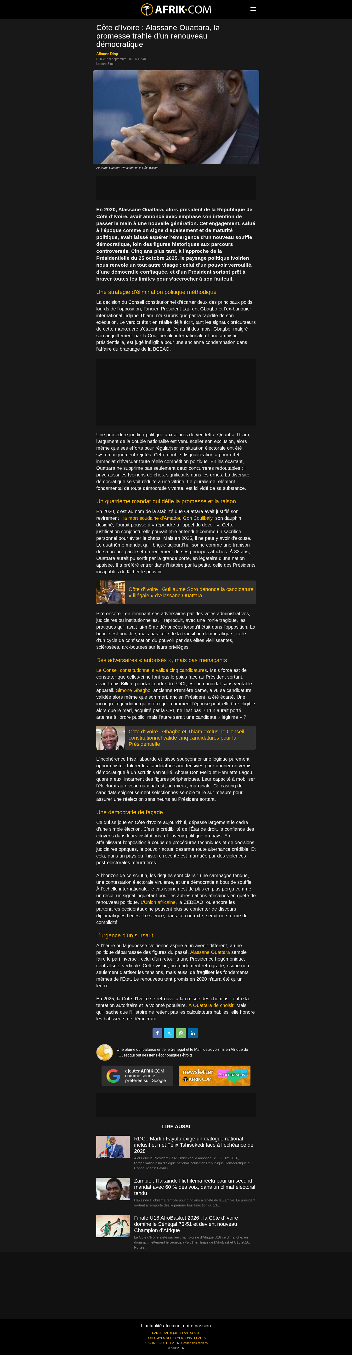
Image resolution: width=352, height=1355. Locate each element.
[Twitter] (169, 1033)
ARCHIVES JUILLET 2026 (162, 1343)
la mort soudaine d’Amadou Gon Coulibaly (167, 518)
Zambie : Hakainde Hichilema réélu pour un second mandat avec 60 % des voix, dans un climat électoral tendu (194, 1187)
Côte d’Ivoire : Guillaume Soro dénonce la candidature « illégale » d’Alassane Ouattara (191, 592)
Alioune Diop (107, 54)
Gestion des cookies (194, 1343)
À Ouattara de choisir (210, 1005)
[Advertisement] (176, 188)
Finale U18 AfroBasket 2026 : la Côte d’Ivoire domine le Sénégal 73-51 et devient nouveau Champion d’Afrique (186, 1224)
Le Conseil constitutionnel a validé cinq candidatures (151, 670)
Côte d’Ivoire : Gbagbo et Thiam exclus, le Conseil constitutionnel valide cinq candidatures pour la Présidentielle (186, 738)
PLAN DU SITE (190, 1333)
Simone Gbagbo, (134, 690)
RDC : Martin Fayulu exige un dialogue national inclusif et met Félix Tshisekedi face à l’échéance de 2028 (193, 1145)
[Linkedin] (193, 1033)
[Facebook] (157, 1033)
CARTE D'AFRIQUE (165, 1333)
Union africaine (160, 902)
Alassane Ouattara (210, 952)
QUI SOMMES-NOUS (160, 1338)
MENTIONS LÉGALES (191, 1338)
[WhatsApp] (181, 1033)
